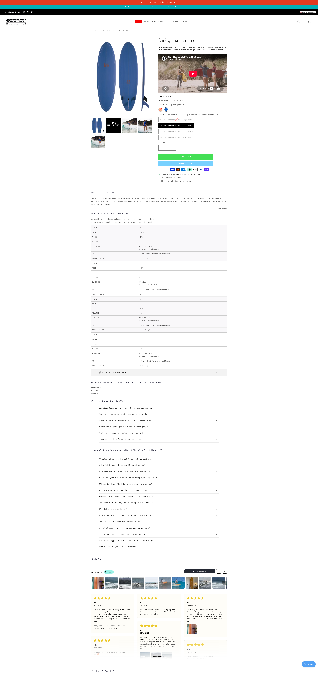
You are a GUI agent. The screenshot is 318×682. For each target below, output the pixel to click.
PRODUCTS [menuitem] (148, 21)
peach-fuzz (160, 109)
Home (89, 31)
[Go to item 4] (138, 583)
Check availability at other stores (176, 181)
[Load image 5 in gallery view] (145, 125)
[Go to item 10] (218, 583)
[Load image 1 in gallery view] (98, 125)
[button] (298, 21)
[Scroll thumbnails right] (224, 583)
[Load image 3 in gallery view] (113, 125)
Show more (157, 657)
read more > (222, 209)
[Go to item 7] (178, 583)
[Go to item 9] (205, 583)
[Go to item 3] (125, 583)
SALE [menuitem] (138, 21)
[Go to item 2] (111, 583)
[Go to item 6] (165, 583)
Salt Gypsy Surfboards (101, 31)
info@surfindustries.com (11, 12)
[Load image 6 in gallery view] (98, 141)
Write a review (199, 571)
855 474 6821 (28, 12)
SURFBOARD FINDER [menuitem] (179, 21)
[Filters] (218, 571)
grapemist (166, 109)
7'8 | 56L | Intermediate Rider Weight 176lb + (176, 136)
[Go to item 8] (192, 583)
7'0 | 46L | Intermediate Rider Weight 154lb (176, 125)
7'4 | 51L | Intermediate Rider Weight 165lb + (176, 131)
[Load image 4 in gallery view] (129, 125)
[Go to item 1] (98, 583)
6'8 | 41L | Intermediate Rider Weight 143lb (176, 119)
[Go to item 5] (151, 583)
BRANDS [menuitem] (161, 21)
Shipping (161, 100)
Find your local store (185, 163)
